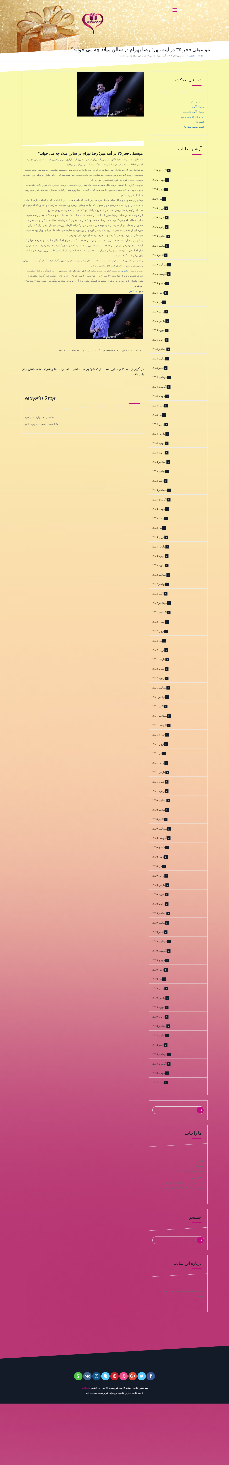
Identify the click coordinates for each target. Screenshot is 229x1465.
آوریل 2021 (158, 762)
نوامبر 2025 (158, 245)
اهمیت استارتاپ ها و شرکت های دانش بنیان (50, 369)
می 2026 (157, 198)
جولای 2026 (158, 179)
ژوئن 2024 (158, 405)
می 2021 (157, 753)
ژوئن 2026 (158, 189)
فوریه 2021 (158, 781)
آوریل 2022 (158, 650)
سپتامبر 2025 (159, 264)
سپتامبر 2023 (159, 490)
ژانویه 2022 (158, 678)
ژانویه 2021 (158, 791)
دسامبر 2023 (159, 462)
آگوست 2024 (159, 386)
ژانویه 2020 (158, 903)
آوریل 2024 (158, 424)
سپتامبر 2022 (159, 603)
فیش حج (199, 122)
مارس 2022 (158, 659)
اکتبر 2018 (158, 1044)
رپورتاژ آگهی (198, 106)
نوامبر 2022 (158, 584)
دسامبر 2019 (159, 913)
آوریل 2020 (158, 875)
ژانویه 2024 (158, 452)
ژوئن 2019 (158, 969)
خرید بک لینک (197, 101)
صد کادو (133, 291)
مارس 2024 (158, 433)
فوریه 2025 (158, 330)
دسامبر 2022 (159, 574)
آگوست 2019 (159, 950)
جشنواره (125, 270)
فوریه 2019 (158, 1007)
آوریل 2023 (158, 537)
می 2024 (157, 415)
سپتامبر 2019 (159, 941)
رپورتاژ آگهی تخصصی (193, 111)
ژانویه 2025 (158, 339)
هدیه (27, 417)
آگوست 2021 (159, 725)
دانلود (52, 250)
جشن (191, 55)
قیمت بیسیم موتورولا (194, 127)
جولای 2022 (158, 621)
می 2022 (157, 640)
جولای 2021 (158, 734)
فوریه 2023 (158, 556)
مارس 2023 (158, 546)
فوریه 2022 (158, 668)
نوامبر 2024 (158, 358)
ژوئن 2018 (158, 1082)
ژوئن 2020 (158, 856)
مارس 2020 (158, 885)
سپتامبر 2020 (159, 828)
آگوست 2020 (159, 838)
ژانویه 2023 (158, 565)
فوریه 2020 (158, 894)
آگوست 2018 (159, 1063)
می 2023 (157, 527)
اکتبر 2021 (158, 706)
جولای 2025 (158, 283)
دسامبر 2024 (159, 349)
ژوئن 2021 (158, 744)
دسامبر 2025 (159, 236)
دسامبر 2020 (159, 800)
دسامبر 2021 (159, 687)
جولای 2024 (158, 396)
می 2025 (157, 302)
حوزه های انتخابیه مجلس (192, 117)
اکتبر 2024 (158, 368)
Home (200, 55)
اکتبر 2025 (158, 255)
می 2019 (157, 979)
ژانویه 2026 (158, 226)
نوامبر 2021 (158, 697)
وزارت (55, 270)
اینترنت (51, 424)
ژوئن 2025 (158, 292)
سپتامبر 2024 (159, 377)
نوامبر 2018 (158, 1035)
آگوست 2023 (159, 499)
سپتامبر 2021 (159, 715)
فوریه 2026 (158, 217)
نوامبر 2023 (158, 471)
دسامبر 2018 (159, 1026)
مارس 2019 (158, 997)
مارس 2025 (158, 320)
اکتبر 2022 (158, 593)
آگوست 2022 (159, 612)
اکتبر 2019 (158, 932)
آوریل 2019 (158, 988)
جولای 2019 (158, 960)
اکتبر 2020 (158, 819)
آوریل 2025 (158, 311)
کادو (32, 417)
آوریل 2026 (158, 208)
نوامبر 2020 (158, 809)
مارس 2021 (158, 772)
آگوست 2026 (159, 170)
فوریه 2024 (158, 443)
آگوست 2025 (159, 273)
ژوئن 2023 (158, 518)
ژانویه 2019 (158, 1016)
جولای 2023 (158, 509)
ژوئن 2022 (158, 631)
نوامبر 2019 (158, 922)
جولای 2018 (158, 1073)
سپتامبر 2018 (159, 1054)
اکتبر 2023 (158, 480)
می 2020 (157, 866)
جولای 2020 (158, 847)
